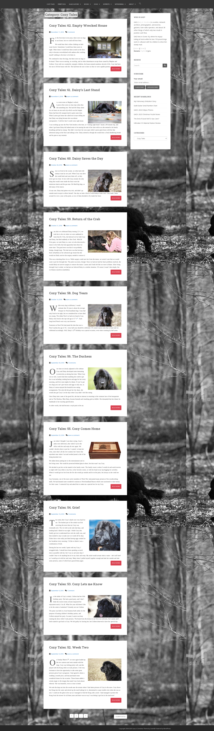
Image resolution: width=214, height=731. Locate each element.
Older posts (120, 716)
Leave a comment (72, 96)
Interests (106, 4)
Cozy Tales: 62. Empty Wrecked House (78, 25)
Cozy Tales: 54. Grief (64, 507)
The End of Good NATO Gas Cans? (146, 119)
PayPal (143, 51)
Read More (116, 69)
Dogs (96, 4)
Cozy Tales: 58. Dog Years (68, 293)
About (131, 4)
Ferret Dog (62, 4)
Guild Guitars (74, 4)
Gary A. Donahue (144, 22)
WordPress (167, 729)
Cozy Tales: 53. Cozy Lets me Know (75, 584)
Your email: (138, 79)
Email (142, 48)
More (137, 48)
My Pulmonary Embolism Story (145, 101)
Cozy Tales (51, 4)
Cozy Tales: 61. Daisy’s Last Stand (74, 90)
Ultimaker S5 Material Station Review (147, 123)
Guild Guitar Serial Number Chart (145, 106)
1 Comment (71, 32)
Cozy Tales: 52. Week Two (69, 647)
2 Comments (72, 363)
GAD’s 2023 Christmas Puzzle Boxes (147, 114)
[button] (140, 4)
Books (86, 4)
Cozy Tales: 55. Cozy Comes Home (74, 429)
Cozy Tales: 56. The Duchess (70, 356)
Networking (119, 4)
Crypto (148, 51)
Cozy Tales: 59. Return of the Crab (74, 219)
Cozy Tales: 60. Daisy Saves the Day (76, 158)
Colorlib (152, 729)
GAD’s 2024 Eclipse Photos (143, 110)
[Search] (165, 65)
